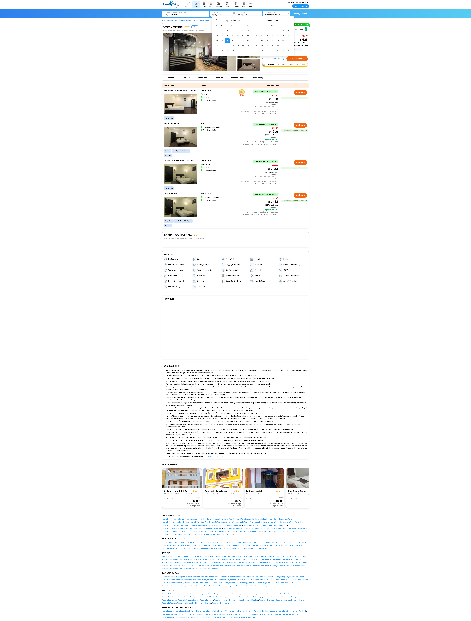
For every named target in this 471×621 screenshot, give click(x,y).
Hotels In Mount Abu (209, 611)
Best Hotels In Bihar (299, 562)
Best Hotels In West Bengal (251, 559)
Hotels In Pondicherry (227, 614)
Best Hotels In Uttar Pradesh (229, 559)
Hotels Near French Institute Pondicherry (211, 522)
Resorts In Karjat (168, 594)
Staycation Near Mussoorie (172, 583)
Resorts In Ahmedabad (186, 603)
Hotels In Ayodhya (274, 614)
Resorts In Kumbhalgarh (250, 594)
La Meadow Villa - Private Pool (228, 548)
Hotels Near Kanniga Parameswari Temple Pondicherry (265, 525)
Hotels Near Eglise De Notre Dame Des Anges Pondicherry (275, 519)
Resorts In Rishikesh (238, 597)
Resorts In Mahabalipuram (188, 600)
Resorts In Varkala (221, 600)
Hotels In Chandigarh (170, 614)
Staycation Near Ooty (254, 576)
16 (232, 40)
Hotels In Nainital (284, 611)
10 (238, 35)
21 (222, 45)
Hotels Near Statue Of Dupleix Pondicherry (178, 534)
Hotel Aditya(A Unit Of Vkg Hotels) (193, 545)
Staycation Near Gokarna (298, 580)
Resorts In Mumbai (283, 600)
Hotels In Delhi (240, 611)
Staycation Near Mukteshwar (215, 586)
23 (233, 45)
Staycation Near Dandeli (255, 580)
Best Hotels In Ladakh (257, 556)
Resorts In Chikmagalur (272, 597)
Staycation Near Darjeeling (274, 576)
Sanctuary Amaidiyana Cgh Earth (175, 542)
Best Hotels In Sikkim (170, 559)
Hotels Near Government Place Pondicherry (287, 522)
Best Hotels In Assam (283, 562)
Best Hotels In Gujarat (192, 565)
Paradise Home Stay (293, 545)
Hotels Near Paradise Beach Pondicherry (178, 522)
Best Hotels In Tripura (187, 559)
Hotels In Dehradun (248, 617)
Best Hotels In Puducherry (272, 559)
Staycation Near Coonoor (193, 586)
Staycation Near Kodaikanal (214, 580)
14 (222, 40)
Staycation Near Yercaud (172, 586)
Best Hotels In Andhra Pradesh (235, 562)
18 (243, 40)
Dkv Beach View (223, 545)
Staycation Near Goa (236, 576)
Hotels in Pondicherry (183, 20)
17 (238, 40)
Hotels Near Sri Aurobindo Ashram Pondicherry (214, 534)
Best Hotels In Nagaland (295, 565)
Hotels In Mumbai (197, 614)
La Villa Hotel (194, 542)
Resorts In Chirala (208, 597)
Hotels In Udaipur (181, 611)
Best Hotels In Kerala (240, 556)
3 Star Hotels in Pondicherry (203, 20)
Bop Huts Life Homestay (206, 548)
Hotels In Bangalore (289, 614)
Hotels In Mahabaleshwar (183, 617)
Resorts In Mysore (223, 597)
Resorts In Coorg (289, 597)
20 (217, 45)
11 (242, 35)
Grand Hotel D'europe (170, 545)
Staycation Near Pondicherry (282, 583)
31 (288, 50)
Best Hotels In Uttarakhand (206, 559)
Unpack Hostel (247, 548)
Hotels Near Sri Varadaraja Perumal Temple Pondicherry (184, 525)
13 (217, 40)
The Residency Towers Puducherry (213, 542)
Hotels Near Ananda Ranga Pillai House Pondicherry (248, 522)
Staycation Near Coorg (195, 576)
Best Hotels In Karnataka (250, 565)
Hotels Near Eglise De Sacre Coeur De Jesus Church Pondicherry (187, 519)
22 (228, 45)
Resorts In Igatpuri (233, 594)
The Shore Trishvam (277, 545)
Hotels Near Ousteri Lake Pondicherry (214, 531)
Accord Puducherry (243, 542)
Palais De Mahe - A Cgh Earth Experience (268, 542)
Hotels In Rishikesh (299, 611)
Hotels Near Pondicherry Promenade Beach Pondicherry (283, 528)
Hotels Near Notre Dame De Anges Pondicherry (248, 531)
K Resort (231, 542)
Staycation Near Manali (295, 576)
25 (243, 45)
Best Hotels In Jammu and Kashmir (191, 556)
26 (248, 45)
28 (222, 50)
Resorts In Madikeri (250, 600)
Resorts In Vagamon (192, 597)
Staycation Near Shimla (236, 580)
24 (238, 45)
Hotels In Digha (195, 611)
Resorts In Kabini (298, 594)
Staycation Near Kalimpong (236, 583)
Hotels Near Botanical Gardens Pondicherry (225, 525)
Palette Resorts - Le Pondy (295, 542)
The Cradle (212, 545)
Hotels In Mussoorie (269, 611)
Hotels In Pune (200, 617)
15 (227, 40)
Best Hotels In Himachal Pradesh (218, 556)
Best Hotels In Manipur (292, 559)
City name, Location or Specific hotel (177, 12)
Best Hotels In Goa (169, 556)
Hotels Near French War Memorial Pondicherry (232, 519)
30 (232, 50)
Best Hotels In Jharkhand (230, 565)
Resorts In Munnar (183, 594)
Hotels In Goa (167, 617)
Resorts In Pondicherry (270, 594)
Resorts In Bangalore (198, 594)
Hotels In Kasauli (233, 617)
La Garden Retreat (261, 548)
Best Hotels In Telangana (210, 569)
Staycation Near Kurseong (256, 586)
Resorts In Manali (206, 600)
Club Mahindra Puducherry (257, 545)
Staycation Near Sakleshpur (216, 576)
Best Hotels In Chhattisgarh (172, 565)
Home (164, 20)
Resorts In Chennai (203, 603)
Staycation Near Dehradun (276, 580)
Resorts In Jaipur (235, 600)
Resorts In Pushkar (169, 603)
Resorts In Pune (297, 600)
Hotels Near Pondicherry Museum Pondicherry (180, 531)
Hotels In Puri (184, 614)
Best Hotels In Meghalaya (172, 562)
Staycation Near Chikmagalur (173, 576)
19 (248, 40)
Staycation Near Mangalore (259, 583)
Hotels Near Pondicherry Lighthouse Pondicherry (287, 531)
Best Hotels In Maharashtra (277, 556)
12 (248, 35)
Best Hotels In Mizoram (192, 562)
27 (217, 50)
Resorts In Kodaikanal (220, 603)
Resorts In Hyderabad (216, 594)
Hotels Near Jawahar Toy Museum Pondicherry (242, 528)
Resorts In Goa (285, 594)
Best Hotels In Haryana (210, 565)
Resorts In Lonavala (169, 600)
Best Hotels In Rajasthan (298, 556)
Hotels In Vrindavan (226, 611)
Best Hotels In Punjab (170, 569)
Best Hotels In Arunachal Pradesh (261, 562)
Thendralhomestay (238, 545)
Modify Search (300, 13)
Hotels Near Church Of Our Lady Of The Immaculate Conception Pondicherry (192, 528)
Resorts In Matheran (267, 600)
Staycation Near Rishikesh (214, 583)
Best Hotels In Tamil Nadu (189, 569)
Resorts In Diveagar (254, 597)
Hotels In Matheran (258, 614)
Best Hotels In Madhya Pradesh (273, 565)
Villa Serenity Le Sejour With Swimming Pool (179, 548)
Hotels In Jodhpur (243, 614)
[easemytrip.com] (171, 7)
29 (227, 50)
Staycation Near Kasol (236, 586)
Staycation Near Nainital (193, 583)
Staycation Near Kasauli (193, 580)
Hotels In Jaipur (168, 611)
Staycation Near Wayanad (172, 580)
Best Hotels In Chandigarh (212, 562)
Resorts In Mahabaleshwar (172, 597)
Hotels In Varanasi (253, 611)
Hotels (170, 20)
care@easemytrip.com (214, 456)
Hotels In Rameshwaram (216, 617)
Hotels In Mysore (211, 614)
